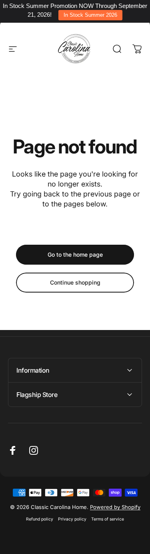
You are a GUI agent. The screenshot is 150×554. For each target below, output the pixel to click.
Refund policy (39, 519)
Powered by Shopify (115, 507)
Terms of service (107, 519)
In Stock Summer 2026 (90, 15)
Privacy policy (72, 519)
